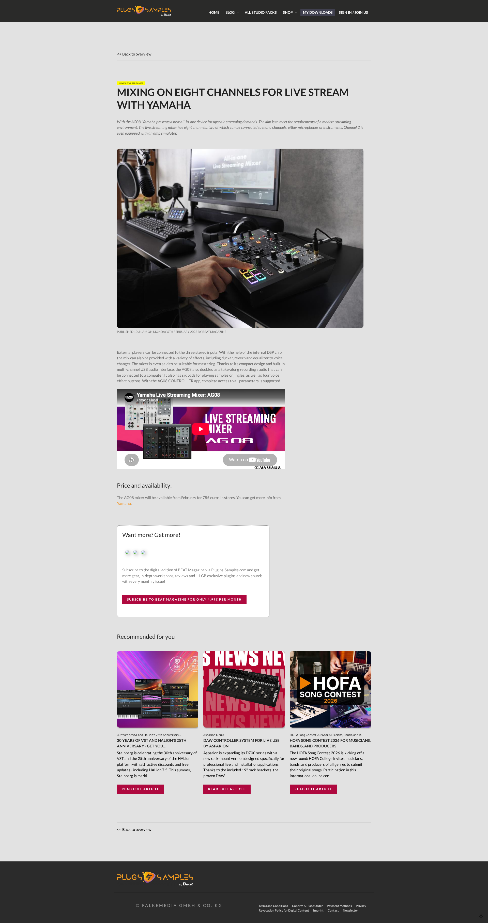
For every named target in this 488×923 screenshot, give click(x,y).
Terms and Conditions (273, 906)
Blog (230, 12)
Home (213, 12)
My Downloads (318, 12)
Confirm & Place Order (307, 906)
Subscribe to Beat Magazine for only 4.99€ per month (184, 599)
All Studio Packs (261, 12)
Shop (288, 12)
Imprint (318, 910)
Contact (333, 910)
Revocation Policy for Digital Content (284, 910)
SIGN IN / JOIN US (353, 12)
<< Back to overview (134, 54)
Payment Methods (339, 906)
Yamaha (124, 503)
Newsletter (350, 910)
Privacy (361, 906)
